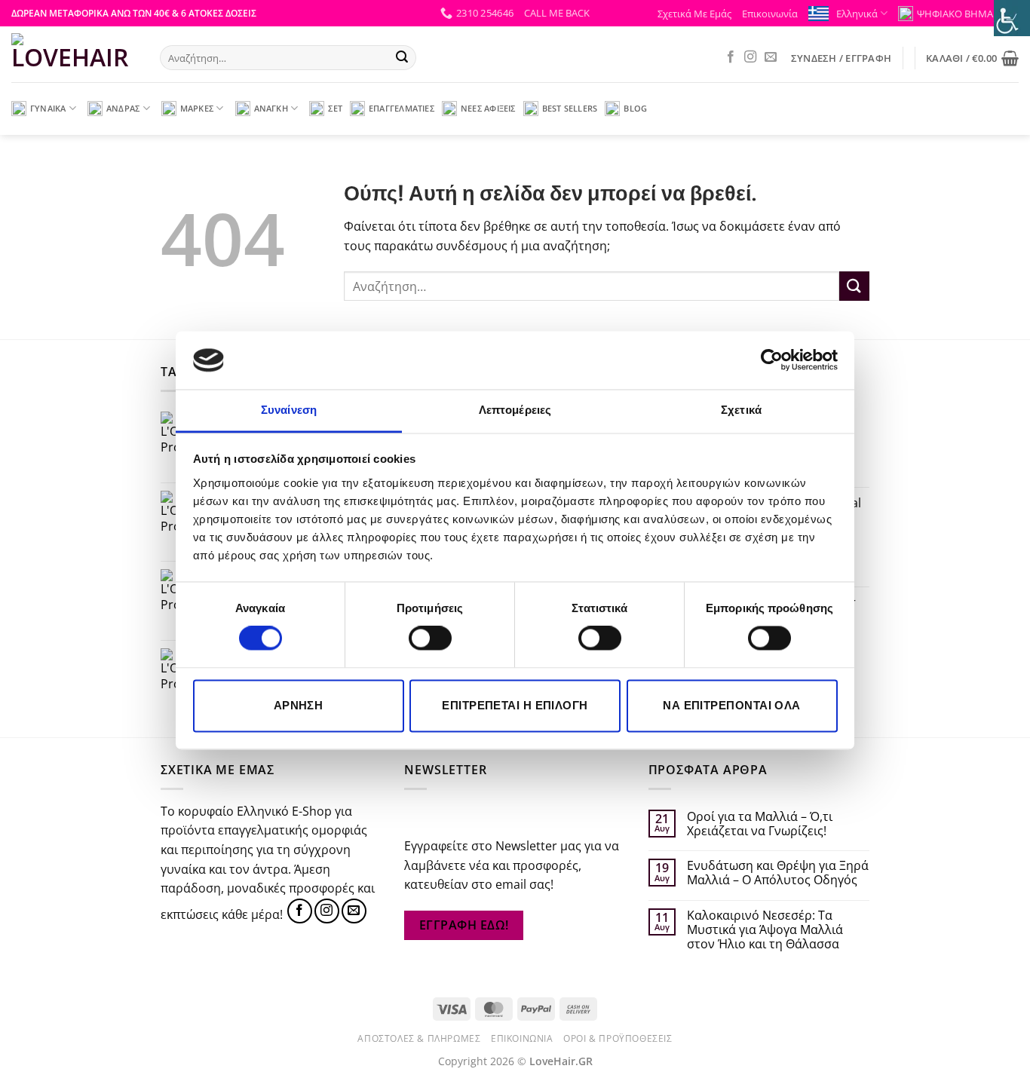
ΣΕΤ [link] (335, 108)
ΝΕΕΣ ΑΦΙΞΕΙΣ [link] (488, 108)
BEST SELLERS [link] (570, 108)
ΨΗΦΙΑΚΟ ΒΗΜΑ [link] (955, 13)
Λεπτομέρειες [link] (515, 409)
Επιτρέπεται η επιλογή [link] (514, 705)
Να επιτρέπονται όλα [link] (732, 705)
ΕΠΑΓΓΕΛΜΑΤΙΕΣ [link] (401, 108)
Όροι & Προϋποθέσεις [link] (618, 1038)
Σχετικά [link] (741, 409)
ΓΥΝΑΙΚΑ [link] (48, 108)
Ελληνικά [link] (857, 13)
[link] (772, 360)
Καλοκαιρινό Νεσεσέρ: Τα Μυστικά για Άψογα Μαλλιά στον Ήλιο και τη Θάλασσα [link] (765, 930)
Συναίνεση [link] (289, 409)
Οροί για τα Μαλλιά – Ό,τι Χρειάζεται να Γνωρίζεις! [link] (759, 824)
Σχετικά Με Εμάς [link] (694, 13)
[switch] (430, 638)
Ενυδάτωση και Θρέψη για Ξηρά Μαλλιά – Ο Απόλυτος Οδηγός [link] (778, 873)
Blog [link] (635, 108)
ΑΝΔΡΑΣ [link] (122, 108)
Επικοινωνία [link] (770, 13)
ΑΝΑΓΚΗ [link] (271, 108)
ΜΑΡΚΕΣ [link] (196, 108)
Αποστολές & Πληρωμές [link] (418, 1038)
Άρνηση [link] (298, 705)
